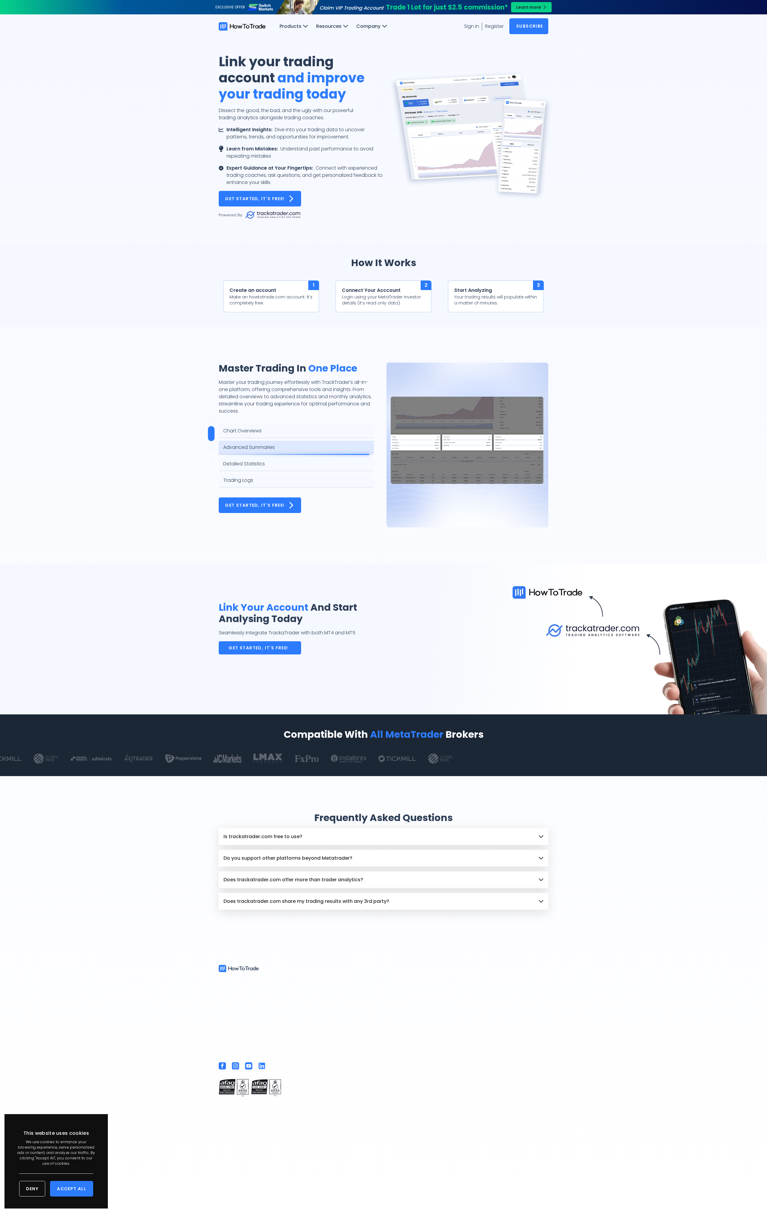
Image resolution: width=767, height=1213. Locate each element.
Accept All (71, 1189)
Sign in (471, 26)
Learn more (528, 7)
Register (494, 26)
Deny (32, 1189)
